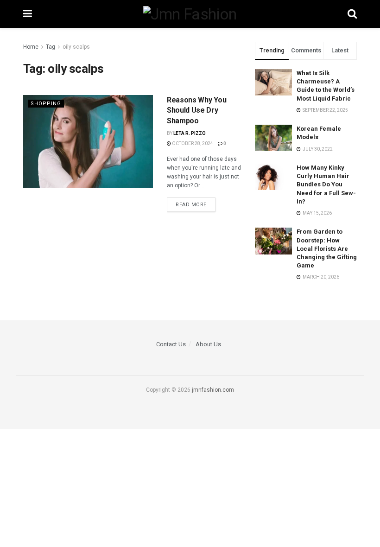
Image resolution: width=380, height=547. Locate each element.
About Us (208, 344)
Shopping (46, 104)
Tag (50, 47)
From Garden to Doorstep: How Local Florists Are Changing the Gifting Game (327, 248)
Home (30, 47)
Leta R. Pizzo (189, 133)
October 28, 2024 (192, 143)
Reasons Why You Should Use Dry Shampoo (196, 110)
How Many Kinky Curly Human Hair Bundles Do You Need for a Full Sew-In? (326, 184)
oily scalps (76, 47)
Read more (191, 205)
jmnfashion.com (213, 390)
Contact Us (171, 344)
